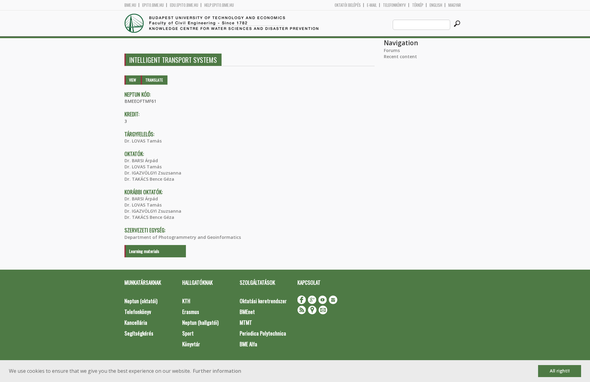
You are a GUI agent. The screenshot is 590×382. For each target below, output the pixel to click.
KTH (186, 301)
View (132, 79)
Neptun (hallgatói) (200, 322)
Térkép (417, 5)
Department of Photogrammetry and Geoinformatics (182, 237)
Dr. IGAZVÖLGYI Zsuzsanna (152, 173)
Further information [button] (217, 371)
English (436, 5)
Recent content (400, 56)
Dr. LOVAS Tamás (143, 141)
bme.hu (130, 5)
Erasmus (190, 312)
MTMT (246, 322)
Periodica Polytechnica (263, 333)
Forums (392, 50)
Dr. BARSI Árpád (141, 160)
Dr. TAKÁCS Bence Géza (149, 179)
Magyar (454, 5)
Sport (188, 333)
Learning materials (144, 251)
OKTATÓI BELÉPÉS (348, 5)
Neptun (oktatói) (140, 301)
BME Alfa (248, 344)
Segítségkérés (138, 333)
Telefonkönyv (394, 5)
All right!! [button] (560, 371)
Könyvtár (191, 344)
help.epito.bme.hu (219, 5)
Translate (154, 79)
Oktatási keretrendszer (263, 301)
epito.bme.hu (153, 5)
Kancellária (135, 322)
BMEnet (247, 312)
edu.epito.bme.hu (184, 5)
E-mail (372, 5)
